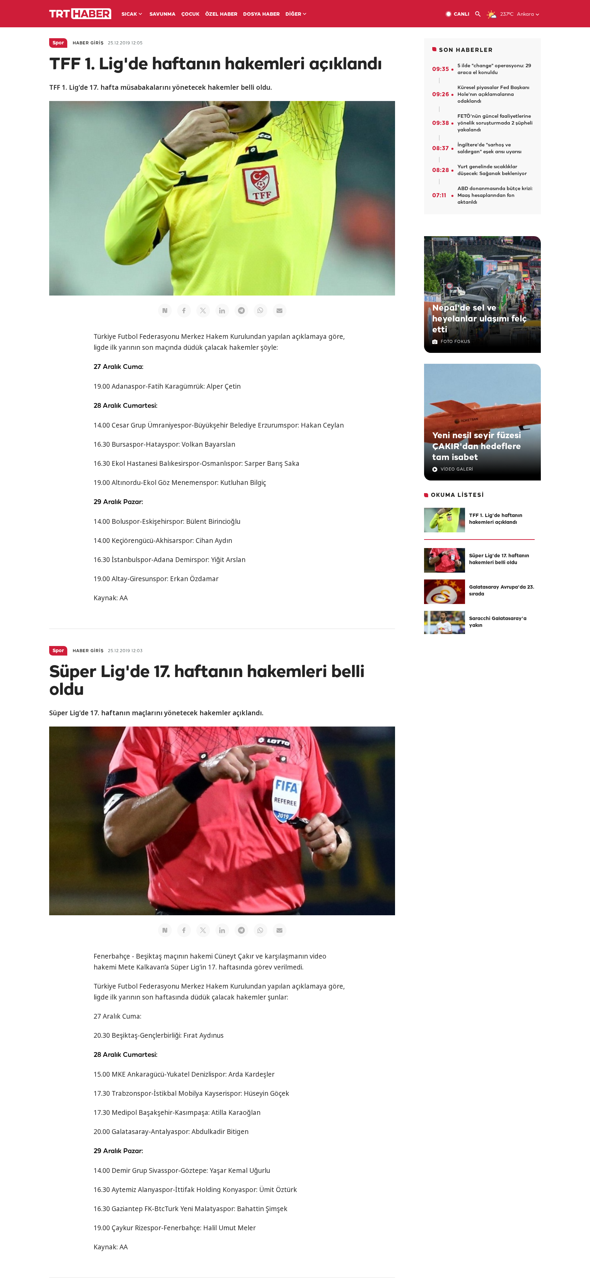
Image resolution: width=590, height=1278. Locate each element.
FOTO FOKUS (455, 342)
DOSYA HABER (261, 14)
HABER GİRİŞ (88, 43)
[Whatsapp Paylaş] (260, 310)
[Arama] (481, 14)
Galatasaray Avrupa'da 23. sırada (501, 591)
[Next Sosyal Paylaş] (165, 310)
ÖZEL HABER (221, 14)
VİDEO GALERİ (457, 469)
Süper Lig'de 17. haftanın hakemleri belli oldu (499, 559)
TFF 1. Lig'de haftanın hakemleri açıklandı (495, 519)
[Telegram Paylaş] (241, 310)
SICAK (129, 14)
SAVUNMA (162, 14)
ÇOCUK (190, 14)
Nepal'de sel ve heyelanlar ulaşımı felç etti (479, 319)
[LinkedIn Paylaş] (222, 310)
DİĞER (293, 14)
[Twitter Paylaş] (203, 310)
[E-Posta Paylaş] (279, 310)
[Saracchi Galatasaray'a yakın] (444, 623)
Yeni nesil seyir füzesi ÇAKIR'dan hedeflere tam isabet (476, 446)
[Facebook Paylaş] (184, 310)
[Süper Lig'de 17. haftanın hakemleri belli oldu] (444, 560)
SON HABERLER (466, 50)
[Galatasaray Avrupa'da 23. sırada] (444, 591)
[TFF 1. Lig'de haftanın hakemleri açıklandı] (444, 520)
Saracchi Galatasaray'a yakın (497, 622)
